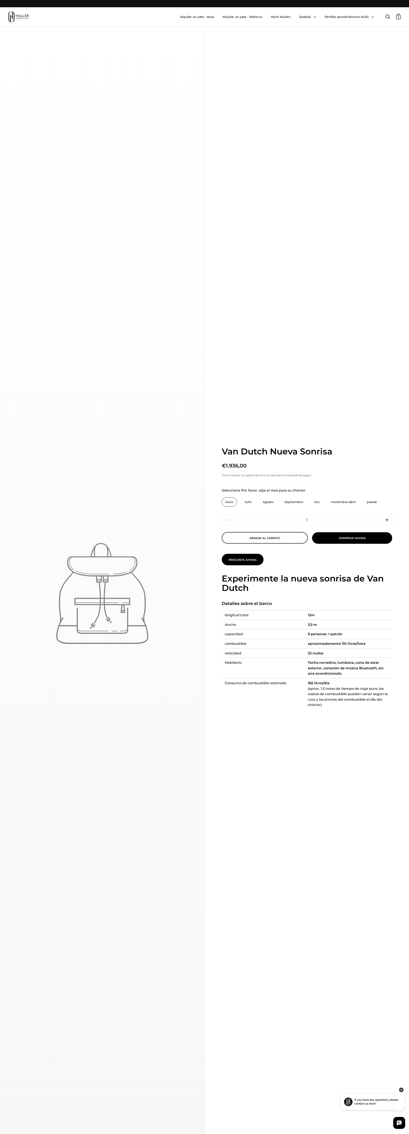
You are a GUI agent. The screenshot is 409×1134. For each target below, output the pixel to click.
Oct (317, 502)
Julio (248, 502)
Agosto (268, 502)
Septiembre (294, 502)
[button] (387, 520)
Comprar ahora (352, 538)
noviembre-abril (343, 502)
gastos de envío (256, 475)
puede (372, 502)
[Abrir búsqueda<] (388, 16)
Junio (229, 502)
